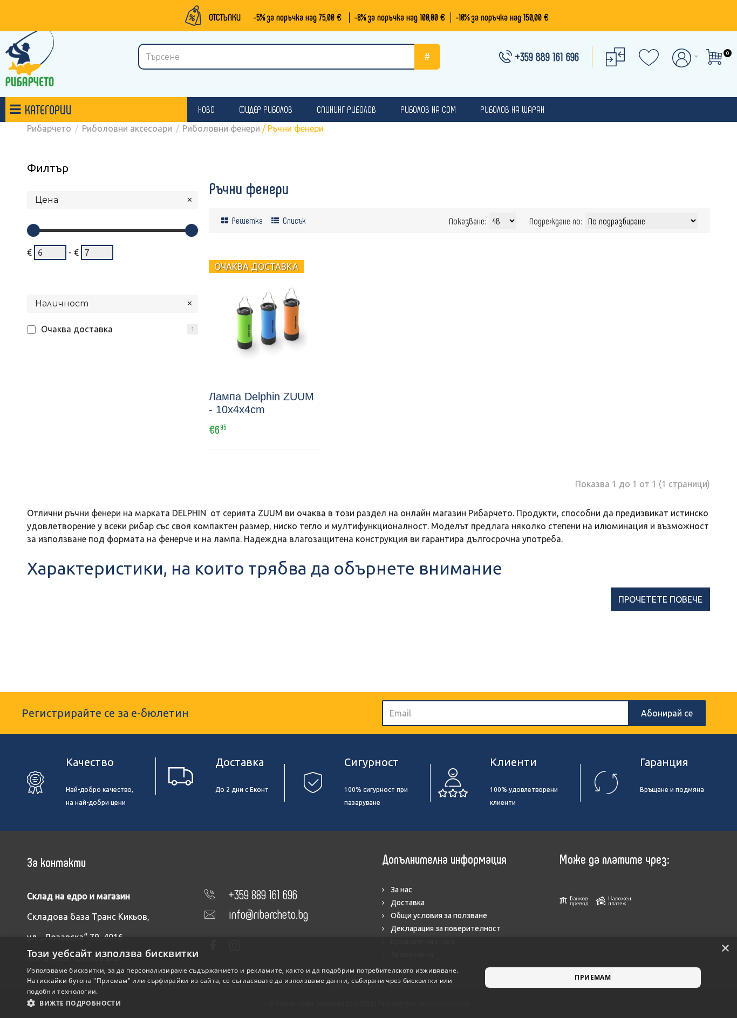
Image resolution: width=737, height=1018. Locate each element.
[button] (247, 1003)
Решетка (246, 220)
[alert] (368, 977)
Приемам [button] (593, 977)
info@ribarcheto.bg (268, 913)
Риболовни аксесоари (127, 128)
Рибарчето (49, 128)
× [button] (725, 949)
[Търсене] (427, 57)
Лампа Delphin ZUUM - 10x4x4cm (261, 403)
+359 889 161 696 (547, 56)
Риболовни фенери (221, 128)
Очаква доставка (77, 329)
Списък (293, 220)
